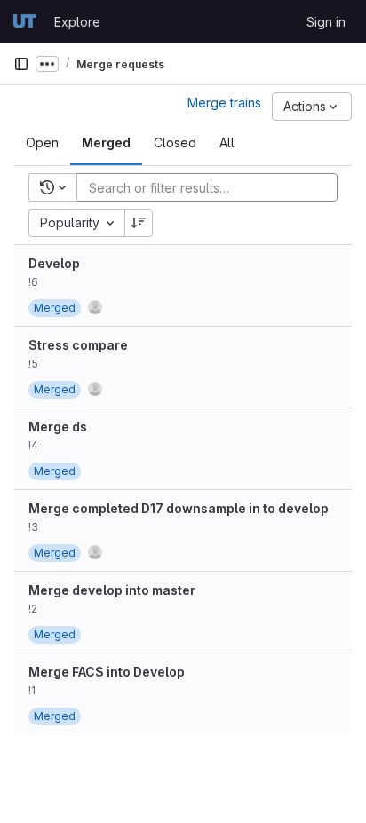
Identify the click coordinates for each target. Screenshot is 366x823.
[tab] (42, 143)
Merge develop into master (111, 589)
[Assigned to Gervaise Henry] (95, 307)
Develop (54, 263)
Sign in (326, 21)
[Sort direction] (138, 223)
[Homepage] (25, 21)
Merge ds (57, 426)
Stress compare (78, 344)
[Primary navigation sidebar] (21, 64)
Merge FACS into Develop (106, 671)
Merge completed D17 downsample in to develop (178, 508)
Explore (77, 21)
